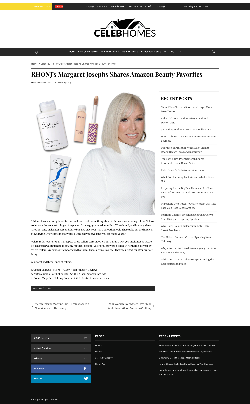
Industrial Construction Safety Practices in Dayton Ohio (185, 351)
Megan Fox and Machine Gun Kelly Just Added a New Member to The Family (62, 306)
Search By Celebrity (104, 358)
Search (98, 351)
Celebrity (47, 288)
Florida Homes (130, 52)
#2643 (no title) (43, 348)
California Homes (88, 52)
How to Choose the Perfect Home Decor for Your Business (186, 364)
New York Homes (110, 52)
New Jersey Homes (151, 52)
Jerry (69, 82)
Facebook (39, 368)
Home (72, 52)
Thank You (100, 364)
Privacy (38, 358)
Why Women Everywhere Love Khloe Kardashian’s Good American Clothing (129, 306)
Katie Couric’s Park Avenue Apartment (183, 170)
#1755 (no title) (172, 52)
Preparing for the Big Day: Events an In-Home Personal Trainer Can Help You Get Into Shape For (187, 192)
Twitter (38, 378)
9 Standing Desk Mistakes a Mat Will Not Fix (186, 129)
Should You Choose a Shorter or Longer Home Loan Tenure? (99, 6)
